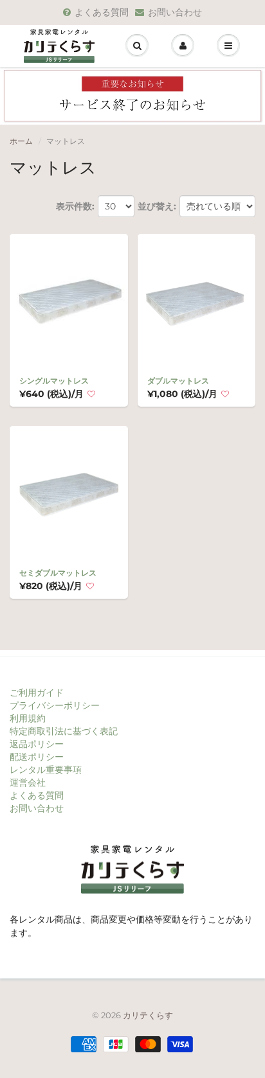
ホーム (21, 141)
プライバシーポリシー (55, 705)
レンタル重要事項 (46, 769)
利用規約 (28, 718)
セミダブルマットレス (57, 573)
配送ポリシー (37, 757)
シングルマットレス (54, 380)
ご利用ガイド (37, 692)
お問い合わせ (175, 12)
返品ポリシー (37, 744)
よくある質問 (102, 12)
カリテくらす (148, 1015)
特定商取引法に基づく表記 (64, 731)
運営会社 (28, 782)
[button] (91, 394)
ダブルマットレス (178, 380)
